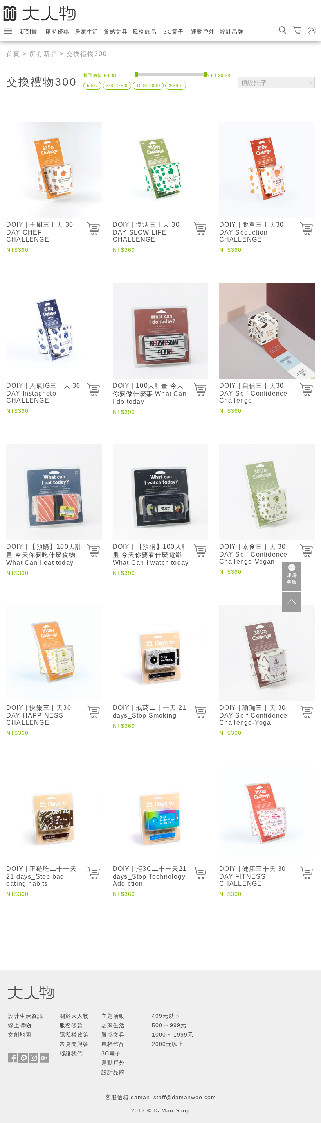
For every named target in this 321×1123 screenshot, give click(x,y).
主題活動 (113, 1016)
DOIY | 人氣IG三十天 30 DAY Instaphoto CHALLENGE (43, 393)
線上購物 (19, 1025)
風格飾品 (145, 32)
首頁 (13, 53)
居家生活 (87, 32)
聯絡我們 (71, 1053)
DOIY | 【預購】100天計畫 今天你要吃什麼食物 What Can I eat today (44, 554)
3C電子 (174, 32)
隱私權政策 (74, 1035)
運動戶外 (203, 32)
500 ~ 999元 (169, 1025)
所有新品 (43, 53)
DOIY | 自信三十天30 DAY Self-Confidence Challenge (253, 393)
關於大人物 (74, 1016)
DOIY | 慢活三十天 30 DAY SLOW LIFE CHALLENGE (146, 232)
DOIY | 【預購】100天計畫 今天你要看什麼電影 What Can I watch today (151, 554)
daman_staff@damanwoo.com (173, 1097)
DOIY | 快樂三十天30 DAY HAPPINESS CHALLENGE (38, 715)
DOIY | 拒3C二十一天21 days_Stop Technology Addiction (150, 876)
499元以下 (166, 1016)
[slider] (136, 74)
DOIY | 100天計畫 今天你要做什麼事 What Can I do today (150, 393)
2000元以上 (168, 1044)
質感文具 (116, 32)
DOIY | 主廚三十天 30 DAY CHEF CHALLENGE (39, 232)
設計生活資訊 (25, 1016)
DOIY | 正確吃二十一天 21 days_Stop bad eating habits (41, 876)
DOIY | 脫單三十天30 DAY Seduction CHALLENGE (251, 232)
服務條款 (71, 1025)
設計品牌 (232, 32)
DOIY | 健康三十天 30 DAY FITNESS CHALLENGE (252, 876)
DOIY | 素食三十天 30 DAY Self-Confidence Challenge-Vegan (253, 554)
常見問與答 (74, 1044)
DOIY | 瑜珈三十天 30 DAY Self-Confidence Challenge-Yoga (253, 715)
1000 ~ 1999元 (172, 1035)
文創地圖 (19, 1035)
